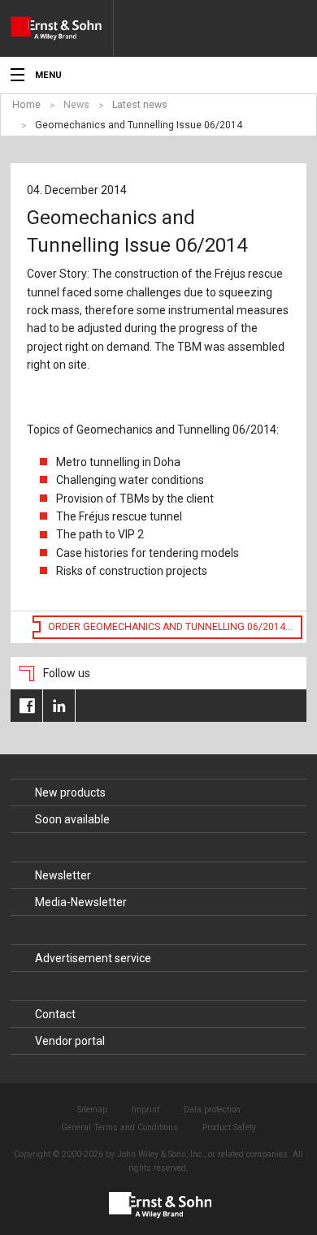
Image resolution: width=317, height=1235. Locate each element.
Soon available (72, 819)
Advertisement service (93, 958)
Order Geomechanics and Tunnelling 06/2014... (170, 627)
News (76, 104)
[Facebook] (26, 705)
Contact (55, 1014)
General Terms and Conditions (119, 1127)
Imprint (145, 1109)
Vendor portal (70, 1040)
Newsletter (63, 875)
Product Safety (229, 1127)
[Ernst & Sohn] (62, 28)
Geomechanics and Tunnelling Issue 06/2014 (138, 125)
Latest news (139, 104)
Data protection (212, 1109)
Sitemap (92, 1109)
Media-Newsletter (81, 902)
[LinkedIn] (59, 705)
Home (26, 104)
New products (70, 792)
